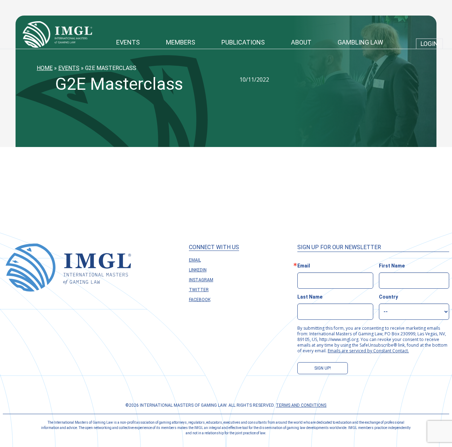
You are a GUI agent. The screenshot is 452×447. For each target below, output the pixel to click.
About (301, 42)
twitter (199, 289)
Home (45, 68)
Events (128, 42)
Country (388, 296)
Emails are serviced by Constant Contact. (368, 351)
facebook (199, 299)
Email (195, 260)
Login (429, 43)
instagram (201, 279)
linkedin (198, 269)
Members (180, 42)
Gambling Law (360, 42)
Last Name (309, 296)
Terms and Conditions (301, 405)
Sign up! (322, 368)
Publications (243, 42)
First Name (392, 265)
